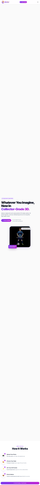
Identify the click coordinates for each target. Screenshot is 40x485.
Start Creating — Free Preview (20, 483)
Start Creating (7, 220)
